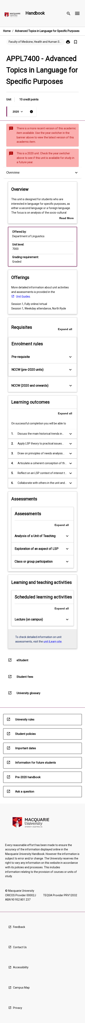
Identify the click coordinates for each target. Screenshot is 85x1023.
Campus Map (21, 987)
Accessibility (20, 967)
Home (7, 30)
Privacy (17, 1007)
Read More (66, 218)
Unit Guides (23, 296)
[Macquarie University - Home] (12, 15)
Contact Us (20, 947)
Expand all (65, 329)
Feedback (19, 927)
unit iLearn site (52, 641)
